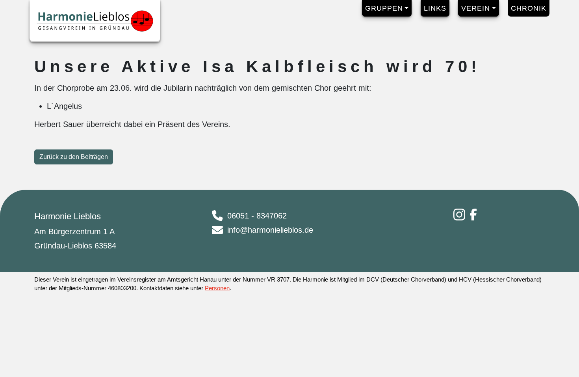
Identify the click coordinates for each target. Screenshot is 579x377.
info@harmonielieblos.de (270, 230)
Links (435, 8)
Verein (475, 8)
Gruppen (384, 8)
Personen (217, 288)
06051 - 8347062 (257, 215)
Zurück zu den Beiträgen (73, 156)
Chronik (528, 8)
